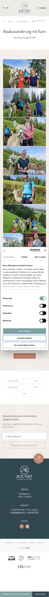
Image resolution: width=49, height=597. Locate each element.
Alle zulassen (24, 331)
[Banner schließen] (45, 250)
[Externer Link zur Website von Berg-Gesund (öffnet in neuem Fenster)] (34, 558)
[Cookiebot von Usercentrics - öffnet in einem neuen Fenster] (30, 250)
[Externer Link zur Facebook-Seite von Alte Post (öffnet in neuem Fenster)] (22, 526)
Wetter (35, 387)
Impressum (21, 542)
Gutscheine (14, 381)
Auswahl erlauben (24, 338)
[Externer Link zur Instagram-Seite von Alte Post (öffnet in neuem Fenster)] (27, 526)
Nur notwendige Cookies (24, 345)
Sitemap (31, 542)
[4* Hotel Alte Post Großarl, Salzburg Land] (24, 8)
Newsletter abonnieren (24, 445)
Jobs (24, 393)
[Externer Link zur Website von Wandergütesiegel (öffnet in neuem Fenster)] (21, 558)
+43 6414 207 (33, 512)
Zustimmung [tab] (9, 257)
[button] (24, 356)
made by (22, 548)
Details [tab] (24, 257)
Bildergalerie (13, 387)
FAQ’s (35, 381)
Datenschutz (10, 542)
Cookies (40, 542)
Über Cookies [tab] (40, 257)
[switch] (42, 306)
